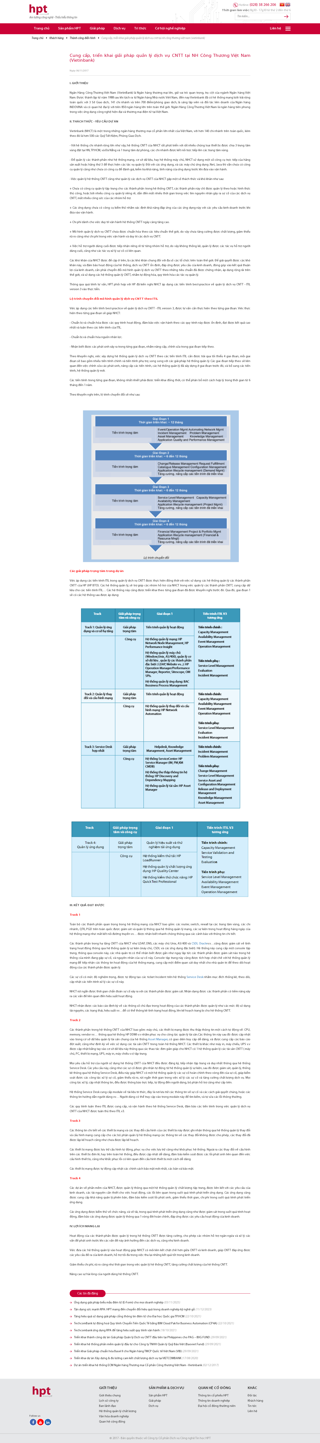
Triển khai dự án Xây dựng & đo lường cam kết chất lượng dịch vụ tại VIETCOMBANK (136, 1358)
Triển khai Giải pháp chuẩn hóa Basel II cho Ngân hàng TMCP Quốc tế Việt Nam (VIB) (136, 1351)
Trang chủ (41, 28)
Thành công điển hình (82, 38)
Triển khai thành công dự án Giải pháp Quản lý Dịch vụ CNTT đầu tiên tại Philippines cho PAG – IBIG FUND (150, 1337)
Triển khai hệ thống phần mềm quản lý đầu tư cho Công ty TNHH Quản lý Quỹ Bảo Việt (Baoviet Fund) (147, 1344)
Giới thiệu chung (110, 1395)
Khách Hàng (56, 38)
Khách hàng (255, 1400)
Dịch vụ (119, 28)
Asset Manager (157, 1039)
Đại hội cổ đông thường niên (217, 1406)
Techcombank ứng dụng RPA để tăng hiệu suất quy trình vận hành (125, 1330)
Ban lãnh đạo (107, 1406)
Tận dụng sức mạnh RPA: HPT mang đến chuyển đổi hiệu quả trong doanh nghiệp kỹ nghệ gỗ (143, 1309)
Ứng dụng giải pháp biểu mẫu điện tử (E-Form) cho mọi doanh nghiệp (127, 1302)
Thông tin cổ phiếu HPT (213, 1395)
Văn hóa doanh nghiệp (114, 1416)
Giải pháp (97, 28)
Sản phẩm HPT (69, 28)
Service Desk (195, 977)
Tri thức (140, 28)
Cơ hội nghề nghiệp (170, 28)
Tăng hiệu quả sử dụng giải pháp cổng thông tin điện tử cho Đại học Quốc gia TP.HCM (137, 1316)
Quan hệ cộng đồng (112, 1421)
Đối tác (252, 1395)
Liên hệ (275, 28)
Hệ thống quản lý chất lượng (117, 1411)
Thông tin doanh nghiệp (214, 1400)
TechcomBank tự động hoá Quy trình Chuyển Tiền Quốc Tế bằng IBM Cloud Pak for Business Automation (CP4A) (154, 1323)
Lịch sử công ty (109, 1400)
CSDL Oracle (199, 943)
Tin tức (252, 1406)
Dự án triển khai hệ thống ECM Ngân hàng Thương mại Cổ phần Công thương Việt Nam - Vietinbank (146, 1365)
